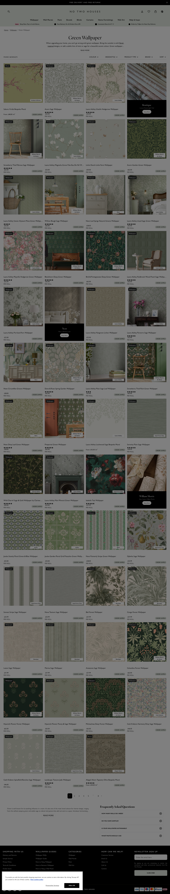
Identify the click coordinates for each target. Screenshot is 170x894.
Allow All (72, 885)
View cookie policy (36, 880)
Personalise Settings (52, 885)
